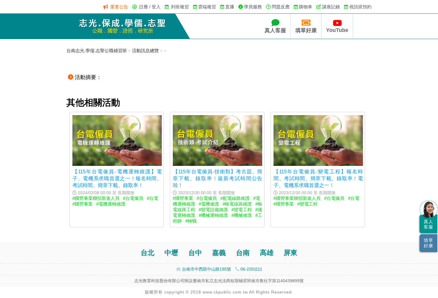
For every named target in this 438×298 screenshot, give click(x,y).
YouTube (337, 30)
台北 (147, 253)
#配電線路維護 (235, 198)
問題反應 (281, 6)
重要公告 (119, 6)
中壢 (171, 253)
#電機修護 (209, 203)
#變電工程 (242, 209)
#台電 (152, 198)
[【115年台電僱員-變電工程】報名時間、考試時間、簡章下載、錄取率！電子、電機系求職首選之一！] (318, 164)
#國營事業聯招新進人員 (95, 198)
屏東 (290, 253)
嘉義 (219, 253)
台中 (195, 253)
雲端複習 (207, 6)
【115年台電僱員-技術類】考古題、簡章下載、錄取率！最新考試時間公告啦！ (217, 178)
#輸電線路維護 (237, 203)
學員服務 (253, 6)
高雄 (267, 253)
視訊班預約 (360, 6)
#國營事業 (82, 203)
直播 (229, 6)
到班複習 (180, 6)
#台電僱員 (133, 198)
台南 (243, 253)
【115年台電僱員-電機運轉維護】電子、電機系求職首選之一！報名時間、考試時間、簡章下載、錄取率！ (117, 178)
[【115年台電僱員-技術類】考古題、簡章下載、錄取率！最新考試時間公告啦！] (217, 164)
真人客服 (275, 30)
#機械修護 (242, 215)
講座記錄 (331, 6)
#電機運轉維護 (110, 203)
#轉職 (191, 220)
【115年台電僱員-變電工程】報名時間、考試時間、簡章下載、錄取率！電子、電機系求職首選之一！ (318, 178)
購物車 (305, 6)
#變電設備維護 (213, 209)
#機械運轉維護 (213, 215)
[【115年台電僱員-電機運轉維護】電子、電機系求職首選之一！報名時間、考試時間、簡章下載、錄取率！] (117, 164)
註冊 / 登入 (150, 6)
